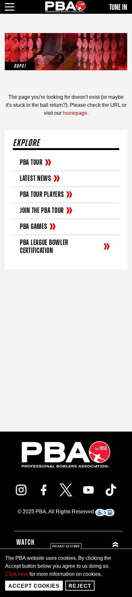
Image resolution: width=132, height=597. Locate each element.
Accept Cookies (34, 586)
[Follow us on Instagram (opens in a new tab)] (21, 489)
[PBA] (66, 6)
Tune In (118, 7)
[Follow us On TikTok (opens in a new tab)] (110, 489)
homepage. (75, 113)
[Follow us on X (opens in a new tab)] (66, 489)
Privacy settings (66, 546)
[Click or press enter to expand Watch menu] (95, 544)
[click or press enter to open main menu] (13, 6)
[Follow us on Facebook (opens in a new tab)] (43, 489)
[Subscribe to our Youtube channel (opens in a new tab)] (88, 489)
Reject (80, 586)
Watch (25, 542)
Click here (16, 574)
